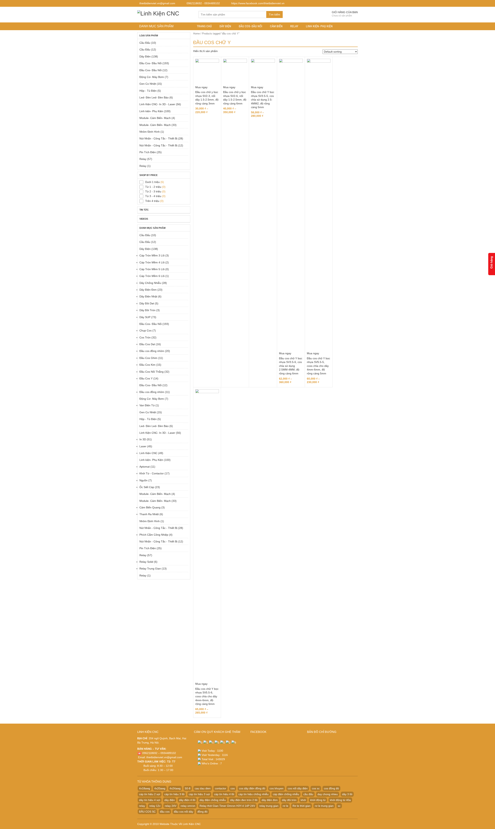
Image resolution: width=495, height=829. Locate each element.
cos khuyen (276, 788)
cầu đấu (308, 794)
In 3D (142, 439)
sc (339, 805)
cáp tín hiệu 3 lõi (174, 794)
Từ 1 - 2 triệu (153, 186)
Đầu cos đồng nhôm (151, 351)
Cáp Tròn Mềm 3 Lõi (152, 255)
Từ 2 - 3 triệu (153, 191)
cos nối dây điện (298, 788)
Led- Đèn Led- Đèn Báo (154, 97)
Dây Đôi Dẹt (146, 303)
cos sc (316, 788)
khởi (303, 800)
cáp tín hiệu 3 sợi (199, 794)
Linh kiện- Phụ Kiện (319, 26)
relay (142, 805)
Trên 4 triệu (152, 200)
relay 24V (170, 805)
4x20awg (159, 788)
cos (232, 788)
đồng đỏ (202, 811)
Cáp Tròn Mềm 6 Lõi (152, 275)
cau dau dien (203, 788)
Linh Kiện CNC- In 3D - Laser (157, 104)
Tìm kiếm (274, 14)
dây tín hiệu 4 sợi (149, 800)
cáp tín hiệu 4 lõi (224, 794)
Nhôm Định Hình (149, 131)
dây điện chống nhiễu (213, 800)
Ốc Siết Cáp (146, 487)
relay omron (188, 805)
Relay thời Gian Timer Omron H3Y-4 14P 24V (227, 805)
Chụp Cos (145, 330)
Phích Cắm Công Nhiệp (153, 534)
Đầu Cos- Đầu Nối (250, 26)
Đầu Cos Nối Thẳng (151, 371)
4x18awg (144, 788)
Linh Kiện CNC (148, 453)
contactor (220, 788)
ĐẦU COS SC (147, 811)
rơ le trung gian (324, 805)
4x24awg (175, 788)
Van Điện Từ (147, 405)
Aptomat (144, 466)
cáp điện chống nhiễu (286, 794)
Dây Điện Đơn (148, 289)
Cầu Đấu (144, 42)
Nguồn (143, 480)
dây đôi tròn (289, 800)
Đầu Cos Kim (147, 364)
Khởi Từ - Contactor (151, 473)
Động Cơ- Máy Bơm (151, 77)
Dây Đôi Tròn (147, 310)
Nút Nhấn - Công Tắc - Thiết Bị (158, 138)
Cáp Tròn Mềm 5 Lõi (152, 269)
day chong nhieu (327, 794)
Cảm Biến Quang (149, 507)
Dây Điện (225, 26)
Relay (294, 26)
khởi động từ (318, 800)
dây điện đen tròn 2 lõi (243, 800)
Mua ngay (201, 87)
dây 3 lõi (347, 794)
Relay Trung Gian (150, 568)
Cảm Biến (276, 26)
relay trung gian (268, 805)
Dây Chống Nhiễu (150, 282)
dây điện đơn (270, 800)
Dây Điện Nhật (148, 296)
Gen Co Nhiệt (147, 83)
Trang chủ (204, 26)
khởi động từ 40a (340, 800)
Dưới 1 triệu (152, 182)
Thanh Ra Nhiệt (149, 514)
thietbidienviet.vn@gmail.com (164, 757)
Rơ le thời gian (302, 805)
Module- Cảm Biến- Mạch (155, 118)
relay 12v (154, 805)
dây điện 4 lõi (187, 800)
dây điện (169, 800)
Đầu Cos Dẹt (147, 344)
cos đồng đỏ (331, 788)
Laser (142, 446)
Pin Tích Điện (147, 152)
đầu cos (165, 811)
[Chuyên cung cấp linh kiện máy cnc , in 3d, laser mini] (158, 13)
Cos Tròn (145, 337)
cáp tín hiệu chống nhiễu (253, 794)
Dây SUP (144, 317)
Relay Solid (146, 561)
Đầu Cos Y (146, 378)
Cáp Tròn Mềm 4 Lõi (152, 262)
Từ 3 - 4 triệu (153, 196)
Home (196, 33)
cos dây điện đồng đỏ (252, 788)
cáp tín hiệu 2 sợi (149, 794)
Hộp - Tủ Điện (148, 90)
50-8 (187, 788)
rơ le (285, 805)
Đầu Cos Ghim (148, 357)
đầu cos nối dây (183, 811)
